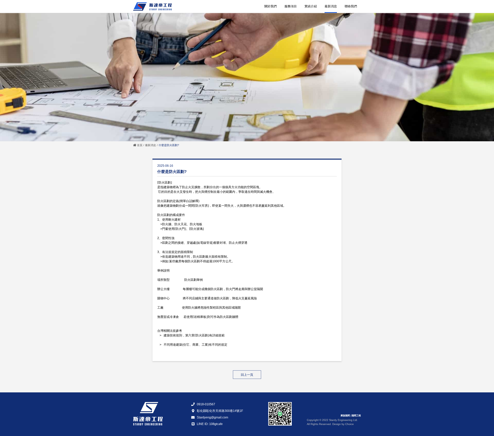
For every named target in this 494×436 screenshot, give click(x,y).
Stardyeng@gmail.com (212, 417)
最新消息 (150, 145)
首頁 (139, 145)
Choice (349, 424)
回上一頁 (247, 374)
